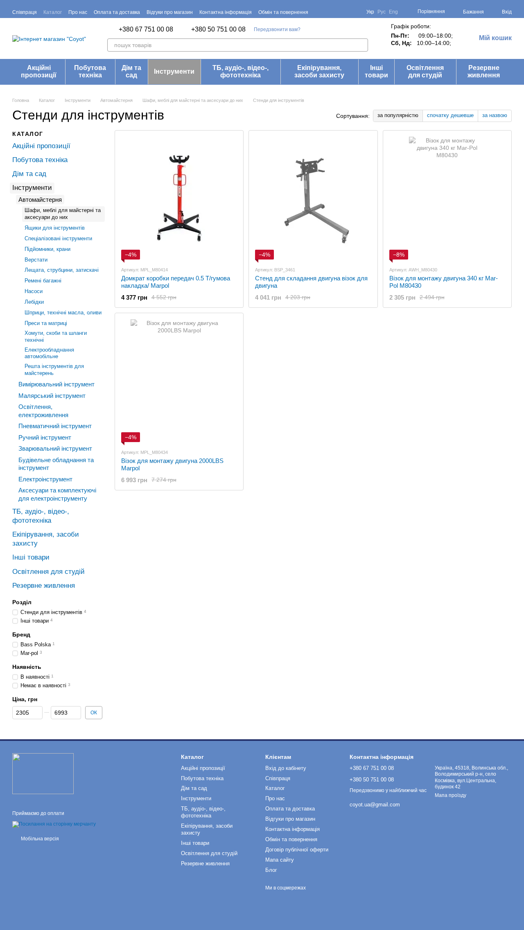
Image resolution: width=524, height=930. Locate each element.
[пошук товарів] (361, 45)
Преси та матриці (46, 323)
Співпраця (24, 12)
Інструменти (174, 71)
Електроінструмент (45, 478)
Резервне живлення (484, 71)
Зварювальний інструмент (55, 448)
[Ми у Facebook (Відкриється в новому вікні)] (335, 12)
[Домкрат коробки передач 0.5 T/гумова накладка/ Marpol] (179, 198)
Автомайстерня (40, 199)
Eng (393, 11)
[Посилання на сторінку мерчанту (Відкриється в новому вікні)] (54, 824)
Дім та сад (131, 71)
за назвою (494, 115)
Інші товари (376, 71)
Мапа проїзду (450, 795)
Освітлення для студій (425, 71)
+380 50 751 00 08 (218, 29)
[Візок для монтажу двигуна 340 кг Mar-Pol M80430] (447, 198)
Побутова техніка (90, 71)
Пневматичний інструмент (55, 425)
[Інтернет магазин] (43, 774)
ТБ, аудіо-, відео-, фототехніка (240, 71)
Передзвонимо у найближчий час (388, 790)
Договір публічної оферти (296, 849)
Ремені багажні (43, 281)
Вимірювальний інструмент (56, 384)
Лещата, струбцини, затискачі (62, 270)
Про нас (77, 12)
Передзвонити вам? (277, 29)
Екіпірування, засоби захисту (319, 71)
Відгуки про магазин (170, 12)
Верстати (36, 259)
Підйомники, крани (47, 249)
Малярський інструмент (52, 395)
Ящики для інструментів (55, 227)
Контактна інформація (225, 12)
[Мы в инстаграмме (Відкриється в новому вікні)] (355, 12)
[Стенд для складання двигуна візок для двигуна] (313, 198)
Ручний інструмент (44, 436)
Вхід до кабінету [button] (285, 768)
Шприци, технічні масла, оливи (63, 312)
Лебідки (34, 302)
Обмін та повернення (283, 12)
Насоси (34, 291)
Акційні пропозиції (38, 71)
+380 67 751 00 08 (146, 29)
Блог (271, 870)
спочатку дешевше (450, 115)
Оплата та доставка (117, 12)
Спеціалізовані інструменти (58, 238)
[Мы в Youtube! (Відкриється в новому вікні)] (345, 12)
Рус (381, 11)
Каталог (52, 12)
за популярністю (397, 115)
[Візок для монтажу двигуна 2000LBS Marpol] (179, 380)
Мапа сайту (279, 860)
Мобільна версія (39, 839)
